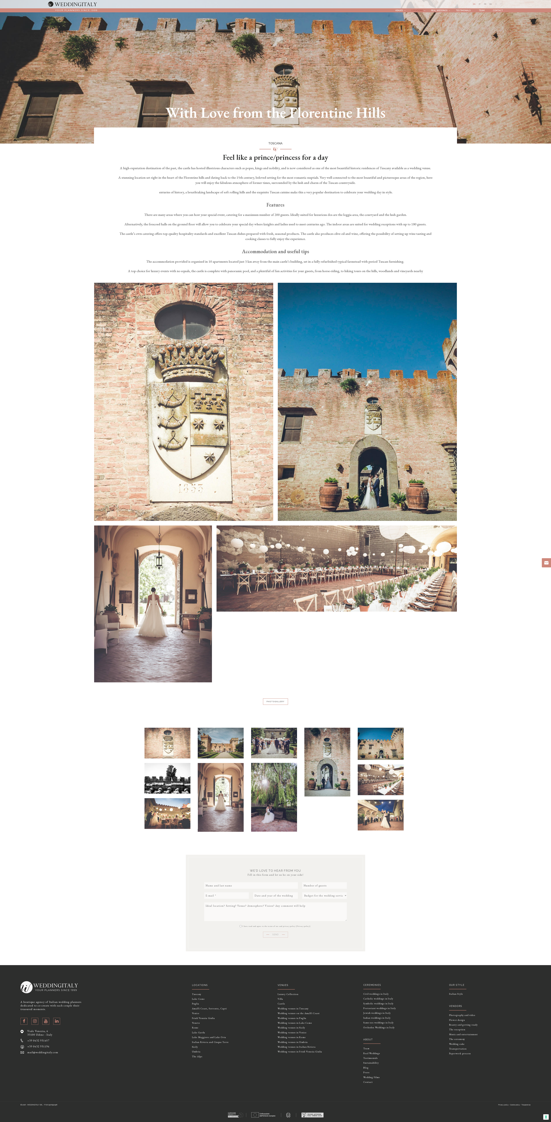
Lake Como (198, 999)
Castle (281, 1003)
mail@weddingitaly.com (42, 1052)
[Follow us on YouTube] (45, 1021)
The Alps (197, 1056)
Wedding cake (457, 1044)
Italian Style (456, 994)
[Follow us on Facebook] (24, 1021)
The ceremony (457, 1039)
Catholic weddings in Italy (378, 998)
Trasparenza (525, 1105)
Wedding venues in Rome (292, 1037)
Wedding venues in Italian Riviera (297, 1047)
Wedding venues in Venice (292, 1032)
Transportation (458, 1049)
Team (482, 10)
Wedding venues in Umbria (293, 1042)
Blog (365, 1067)
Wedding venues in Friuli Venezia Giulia (300, 1051)
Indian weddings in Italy (377, 1018)
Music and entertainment (463, 1034)
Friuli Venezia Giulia (203, 1018)
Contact (498, 10)
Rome (195, 1027)
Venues (399, 10)
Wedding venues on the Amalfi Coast (299, 1013)
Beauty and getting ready (463, 1025)
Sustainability (371, 1063)
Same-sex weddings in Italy (378, 1022)
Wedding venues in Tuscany (293, 1008)
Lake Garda (198, 1032)
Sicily (195, 1047)
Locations (417, 10)
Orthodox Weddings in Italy (379, 1027)
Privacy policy (303, 926)
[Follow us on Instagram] (34, 1021)
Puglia (195, 1003)
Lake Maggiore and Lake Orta (209, 1037)
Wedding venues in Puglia (292, 1018)
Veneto (196, 1023)
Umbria (196, 1051)
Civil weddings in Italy (376, 994)
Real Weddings (439, 10)
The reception (457, 1029)
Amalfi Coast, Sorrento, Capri (209, 1008)
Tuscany (196, 994)
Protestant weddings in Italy (379, 1008)
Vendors (455, 1006)
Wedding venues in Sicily (291, 1027)
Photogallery (275, 702)
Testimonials (463, 10)
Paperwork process (460, 1053)
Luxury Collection (288, 994)
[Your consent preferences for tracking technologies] (546, 1117)
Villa (280, 999)
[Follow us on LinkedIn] (56, 1021)
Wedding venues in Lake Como (295, 1023)
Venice (195, 1013)
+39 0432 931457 (38, 1040)
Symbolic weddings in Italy (378, 1003)
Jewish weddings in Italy (377, 1013)
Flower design (457, 1020)
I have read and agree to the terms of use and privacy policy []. (276, 926)
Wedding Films (371, 1077)
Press (366, 1072)
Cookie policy (515, 1105)
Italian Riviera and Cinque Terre (210, 1042)
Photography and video (462, 1015)
